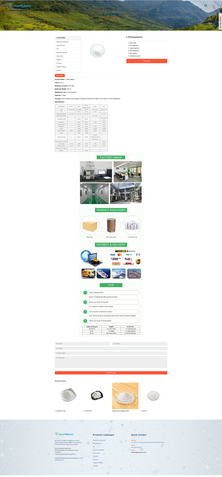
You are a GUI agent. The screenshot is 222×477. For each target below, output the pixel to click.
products (135, 5)
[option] (103, 52)
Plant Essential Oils (62, 52)
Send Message (111, 373)
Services (159, 5)
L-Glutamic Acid (60, 411)
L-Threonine (88, 411)
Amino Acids (116, 18)
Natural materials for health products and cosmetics (66, 451)
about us (122, 5)
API (57, 49)
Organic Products (61, 66)
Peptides (59, 59)
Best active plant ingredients (63, 448)
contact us (173, 5)
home (110, 5)
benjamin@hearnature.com (138, 452)
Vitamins (59, 70)
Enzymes (59, 63)
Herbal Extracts (61, 45)
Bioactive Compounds (63, 41)
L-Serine (144, 411)
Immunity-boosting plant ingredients (65, 454)
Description (59, 75)
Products (104, 18)
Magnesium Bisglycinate (120, 411)
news (147, 5)
